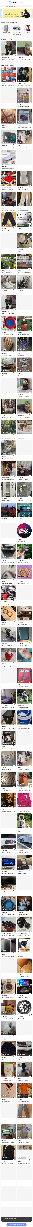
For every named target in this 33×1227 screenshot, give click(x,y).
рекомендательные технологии (13, 1220)
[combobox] (16, 6)
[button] (14, 56)
